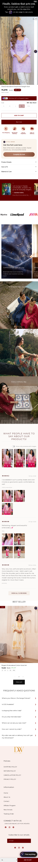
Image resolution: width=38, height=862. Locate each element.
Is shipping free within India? (11, 710)
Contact (6, 801)
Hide (35, 1)
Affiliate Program (9, 805)
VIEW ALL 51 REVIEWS (19, 593)
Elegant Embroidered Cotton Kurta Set (14, 665)
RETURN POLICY (10, 771)
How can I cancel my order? (12, 729)
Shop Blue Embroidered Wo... (20, 195)
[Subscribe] (29, 841)
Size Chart (33, 102)
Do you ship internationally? (11, 717)
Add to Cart (28, 860)
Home (6, 793)
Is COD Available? (8, 704)
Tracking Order (9, 814)
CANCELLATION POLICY (12, 775)
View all (19, 682)
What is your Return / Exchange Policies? (16, 698)
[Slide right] (23, 677)
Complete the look (19, 154)
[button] (34, 19)
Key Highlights (2, 431)
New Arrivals (8, 810)
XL (22, 106)
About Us (7, 797)
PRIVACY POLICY (10, 779)
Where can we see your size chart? (14, 723)
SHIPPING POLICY (10, 767)
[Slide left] (15, 677)
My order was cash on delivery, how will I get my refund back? (17, 736)
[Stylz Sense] (35, 608)
